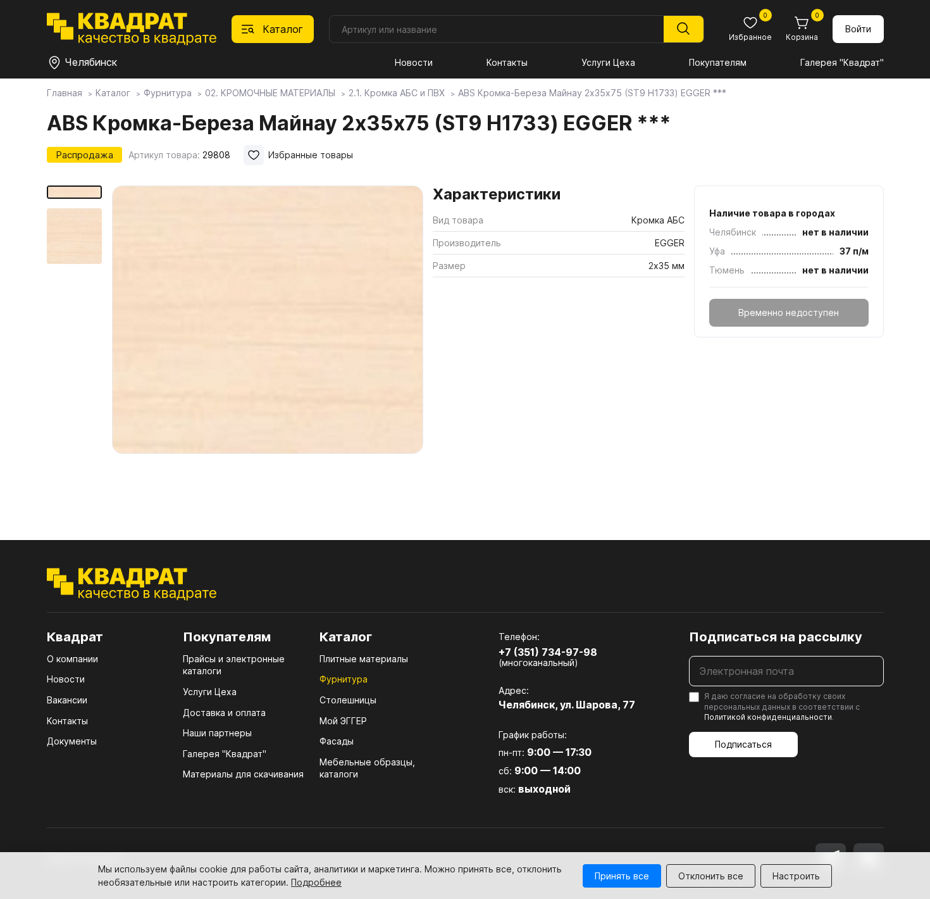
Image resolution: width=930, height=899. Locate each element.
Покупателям (718, 62)
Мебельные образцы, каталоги (367, 768)
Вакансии (67, 700)
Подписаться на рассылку (775, 636)
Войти (858, 28)
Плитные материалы (363, 658)
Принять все (622, 876)
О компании (72, 658)
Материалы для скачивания (243, 774)
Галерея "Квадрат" (842, 62)
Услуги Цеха (608, 62)
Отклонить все (710, 876)
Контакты (507, 62)
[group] (267, 344)
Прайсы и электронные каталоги (234, 665)
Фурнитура (343, 679)
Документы (72, 741)
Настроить (796, 876)
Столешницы (347, 700)
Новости (414, 62)
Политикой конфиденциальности (768, 717)
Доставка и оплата (224, 712)
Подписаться (743, 744)
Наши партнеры (217, 732)
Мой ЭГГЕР (343, 720)
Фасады (336, 741)
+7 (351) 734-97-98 (548, 652)
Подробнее (316, 882)
